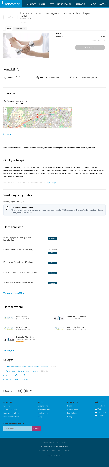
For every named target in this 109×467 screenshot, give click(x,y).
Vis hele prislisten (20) (12, 293)
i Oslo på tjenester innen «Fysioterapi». (23, 371)
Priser (42, 4)
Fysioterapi (51, 183)
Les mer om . (16, 375)
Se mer (6, 134)
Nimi (25, 16)
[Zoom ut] (5, 113)
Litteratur (80, 4)
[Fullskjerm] (69, 109)
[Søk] (93, 4)
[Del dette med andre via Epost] (26, 391)
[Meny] (103, 4)
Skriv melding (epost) (89, 77)
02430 (18, 76)
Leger (51, 4)
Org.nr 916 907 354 (54, 455)
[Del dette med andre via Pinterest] (31, 391)
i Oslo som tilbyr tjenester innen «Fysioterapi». (27, 367)
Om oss (67, 450)
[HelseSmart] (11, 3)
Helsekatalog (64, 4)
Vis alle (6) (7, 351)
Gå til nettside (54, 77)
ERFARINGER (20, 28)
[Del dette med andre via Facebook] (15, 391)
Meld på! (36, 429)
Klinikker (31, 4)
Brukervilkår (43, 450)
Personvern (56, 450)
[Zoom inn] (5, 109)
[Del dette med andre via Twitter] (20, 391)
